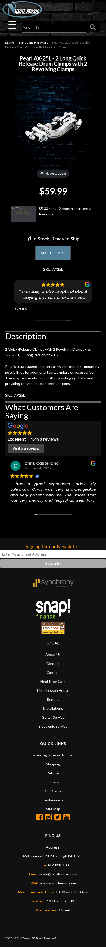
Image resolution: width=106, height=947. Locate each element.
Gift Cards (53, 791)
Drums (10, 42)
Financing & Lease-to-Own (53, 755)
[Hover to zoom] (53, 126)
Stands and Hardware (33, 42)
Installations (53, 708)
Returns (53, 773)
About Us (53, 654)
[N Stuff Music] (22, 9)
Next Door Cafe (53, 681)
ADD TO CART (53, 253)
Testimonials (53, 800)
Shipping (53, 764)
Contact (53, 663)
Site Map (53, 809)
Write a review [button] (26, 448)
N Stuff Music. (22, 938)
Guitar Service (53, 717)
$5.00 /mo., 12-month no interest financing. (65, 211)
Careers (53, 672)
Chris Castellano (41, 463)
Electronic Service (53, 726)
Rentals (53, 699)
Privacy (53, 782)
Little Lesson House (53, 690)
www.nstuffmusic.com (58, 883)
